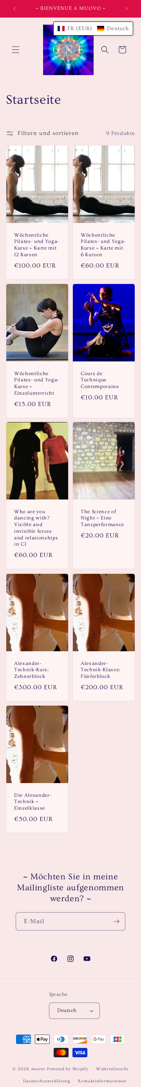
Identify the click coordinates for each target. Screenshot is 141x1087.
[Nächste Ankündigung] (126, 8)
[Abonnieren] (116, 921)
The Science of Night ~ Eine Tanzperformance (102, 518)
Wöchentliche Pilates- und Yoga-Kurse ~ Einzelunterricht (36, 382)
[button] (15, 49)
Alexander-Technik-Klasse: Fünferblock (100, 669)
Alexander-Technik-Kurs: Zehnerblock (31, 669)
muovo (38, 1068)
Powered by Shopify (68, 1068)
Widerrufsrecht (112, 1068)
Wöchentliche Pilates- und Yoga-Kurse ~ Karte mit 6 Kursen (103, 244)
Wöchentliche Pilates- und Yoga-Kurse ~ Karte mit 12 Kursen (36, 244)
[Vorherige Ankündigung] (14, 8)
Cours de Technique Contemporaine (100, 379)
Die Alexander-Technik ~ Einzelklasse (32, 801)
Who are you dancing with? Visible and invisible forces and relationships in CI (36, 528)
